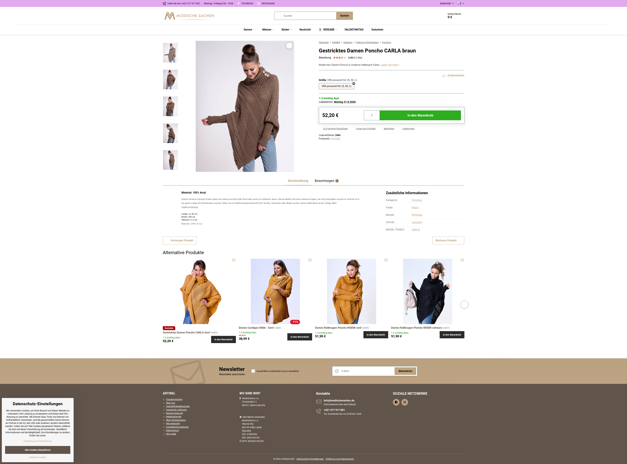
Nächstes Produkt (446, 240)
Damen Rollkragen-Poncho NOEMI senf (338, 327)
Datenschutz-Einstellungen (310, 459)
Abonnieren (405, 371)
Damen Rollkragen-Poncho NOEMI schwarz (416, 327)
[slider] (339, 57)
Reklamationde (173, 416)
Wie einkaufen (173, 423)
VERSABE (335, 138)
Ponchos (417, 200)
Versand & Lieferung (176, 409)
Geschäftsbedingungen (178, 406)
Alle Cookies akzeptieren (38, 450)
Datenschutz (172, 430)
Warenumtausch (174, 413)
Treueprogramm (174, 399)
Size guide (171, 434)
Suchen (344, 15)
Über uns (170, 403)
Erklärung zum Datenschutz (340, 459)
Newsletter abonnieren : (232, 374)
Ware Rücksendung (176, 420)
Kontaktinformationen (177, 427)
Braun (415, 207)
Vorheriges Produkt (181, 240)
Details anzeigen (38, 457)
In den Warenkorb (420, 115)
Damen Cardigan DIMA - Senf (256, 327)
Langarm (417, 222)
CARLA (416, 229)
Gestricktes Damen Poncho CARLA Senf (186, 332)
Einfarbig (417, 214)
